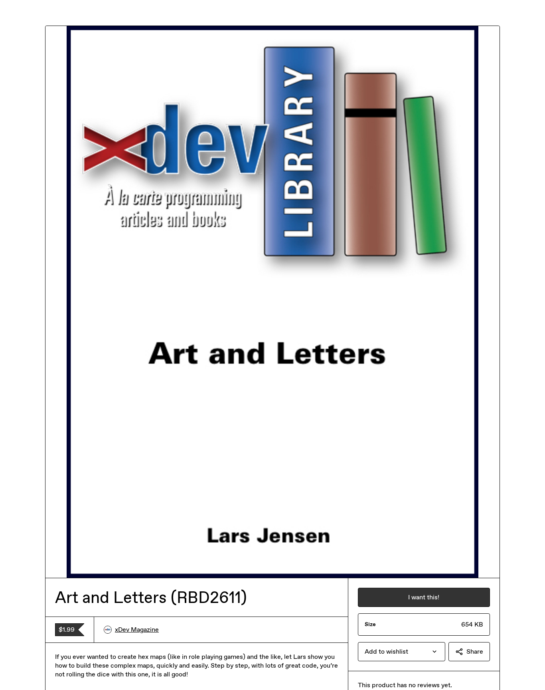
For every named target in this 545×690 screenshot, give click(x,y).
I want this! (423, 597)
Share (474, 651)
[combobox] (401, 651)
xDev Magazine (137, 629)
